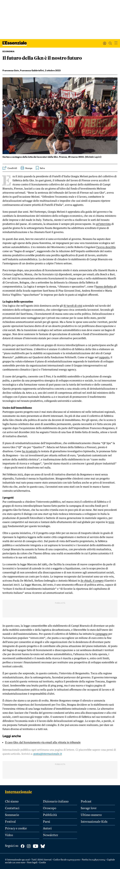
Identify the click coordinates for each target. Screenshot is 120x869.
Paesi (46, 821)
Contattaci (12, 808)
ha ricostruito (30, 451)
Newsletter (50, 835)
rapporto (104, 357)
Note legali (32, 862)
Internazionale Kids (94, 821)
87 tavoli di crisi (73, 305)
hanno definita (104, 286)
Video (9, 835)
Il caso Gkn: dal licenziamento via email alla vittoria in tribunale (43, 742)
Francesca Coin (10, 70)
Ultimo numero (91, 815)
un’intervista (103, 223)
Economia (8, 51)
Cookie (42, 862)
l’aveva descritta (106, 247)
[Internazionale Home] (19, 791)
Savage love (89, 808)
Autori (47, 828)
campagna (101, 633)
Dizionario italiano (56, 801)
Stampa (28, 168)
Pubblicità (50, 815)
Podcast (86, 801)
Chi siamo (12, 801)
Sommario (12, 815)
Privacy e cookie (16, 828)
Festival (10, 821)
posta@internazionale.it (47, 753)
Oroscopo (49, 808)
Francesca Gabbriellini (32, 70)
